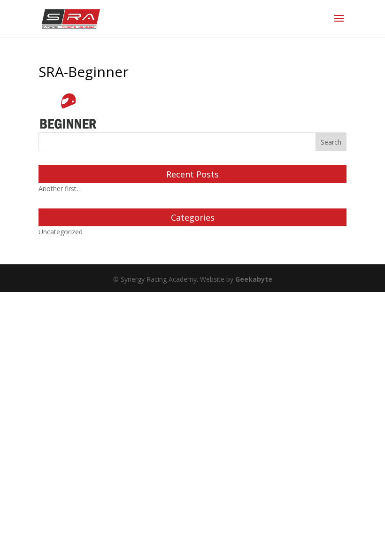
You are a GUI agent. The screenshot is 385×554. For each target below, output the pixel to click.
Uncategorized (60, 231)
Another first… (60, 188)
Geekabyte (253, 279)
